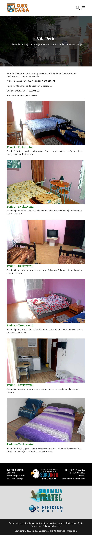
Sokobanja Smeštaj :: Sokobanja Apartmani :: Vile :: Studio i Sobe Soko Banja (46, 44)
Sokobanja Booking (52, 526)
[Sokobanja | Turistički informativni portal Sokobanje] (18, 7)
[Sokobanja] (46, 496)
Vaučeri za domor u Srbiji (58, 523)
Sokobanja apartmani (35, 523)
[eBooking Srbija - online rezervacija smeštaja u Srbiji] (46, 510)
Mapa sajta (72, 530)
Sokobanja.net (16, 523)
